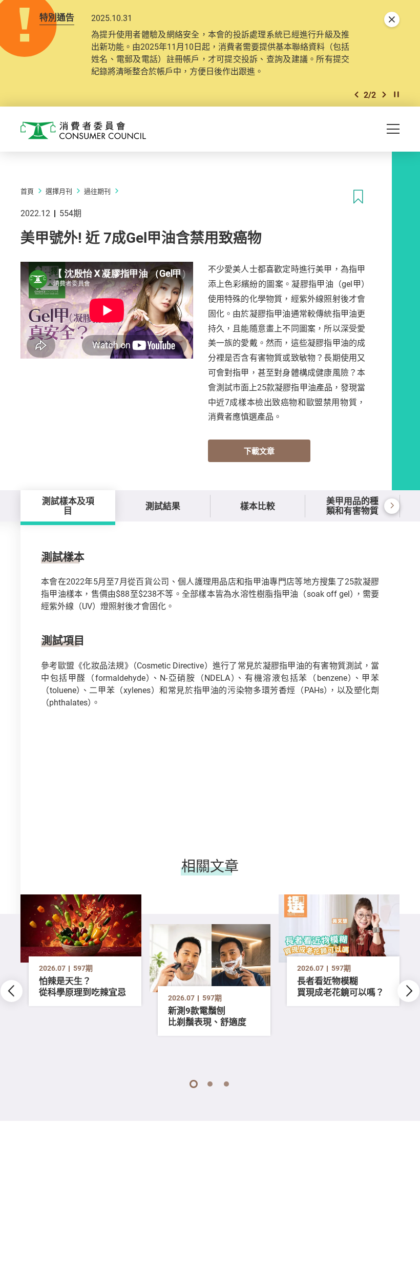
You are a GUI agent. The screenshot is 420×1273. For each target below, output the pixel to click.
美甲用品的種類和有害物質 (352, 505)
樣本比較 (257, 506)
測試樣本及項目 (68, 505)
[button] (356, 94)
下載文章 (259, 451)
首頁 (27, 191)
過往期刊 (97, 191)
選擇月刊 (59, 191)
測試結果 (162, 506)
